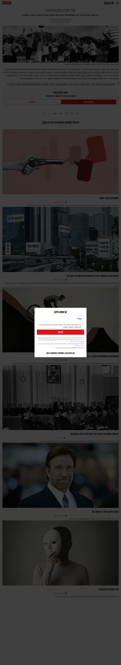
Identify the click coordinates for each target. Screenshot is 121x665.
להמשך (60, 332)
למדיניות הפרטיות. (75, 342)
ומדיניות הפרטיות (79, 346)
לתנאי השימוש (42, 344)
